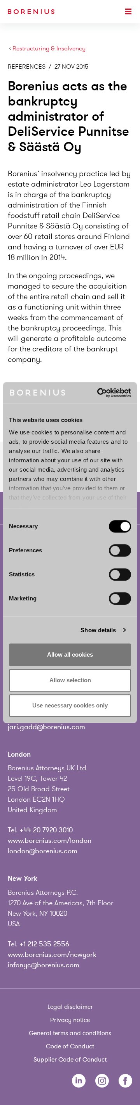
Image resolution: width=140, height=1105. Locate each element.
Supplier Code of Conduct (70, 1059)
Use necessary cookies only (70, 705)
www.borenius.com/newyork (52, 954)
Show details (98, 630)
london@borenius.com (42, 851)
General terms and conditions (70, 1033)
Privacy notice (70, 1020)
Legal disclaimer (70, 1007)
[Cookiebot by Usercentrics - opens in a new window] (98, 393)
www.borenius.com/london (49, 840)
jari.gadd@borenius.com (46, 726)
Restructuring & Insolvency (49, 49)
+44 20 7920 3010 (46, 830)
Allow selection (70, 680)
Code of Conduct (70, 1046)
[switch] (120, 550)
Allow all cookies (70, 654)
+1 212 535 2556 (44, 944)
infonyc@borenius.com (43, 965)
